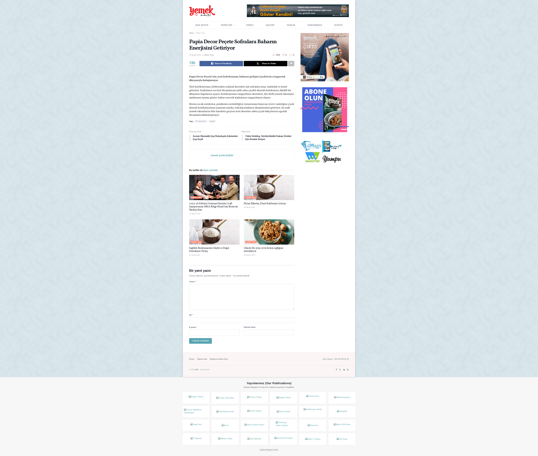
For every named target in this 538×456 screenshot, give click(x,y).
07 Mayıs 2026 (194, 214)
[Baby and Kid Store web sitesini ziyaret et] (342, 425)
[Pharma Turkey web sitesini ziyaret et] (254, 398)
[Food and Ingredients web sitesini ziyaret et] (196, 411)
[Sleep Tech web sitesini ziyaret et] (196, 425)
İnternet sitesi (250, 327)
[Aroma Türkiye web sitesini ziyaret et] (254, 411)
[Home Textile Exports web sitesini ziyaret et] (254, 425)
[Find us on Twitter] (340, 369)
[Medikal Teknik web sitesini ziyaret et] (283, 398)
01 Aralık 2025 (194, 255)
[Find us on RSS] (348, 369)
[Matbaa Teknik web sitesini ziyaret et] (225, 439)
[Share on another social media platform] (291, 63)
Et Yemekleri (201, 121)
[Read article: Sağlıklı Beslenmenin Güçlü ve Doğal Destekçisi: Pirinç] (214, 232)
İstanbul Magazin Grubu (269, 450)
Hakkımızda (315, 25)
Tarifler (226, 25)
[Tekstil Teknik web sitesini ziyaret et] (283, 411)
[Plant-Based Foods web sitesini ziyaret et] (225, 411)
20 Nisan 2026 (249, 207)
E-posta (193, 327)
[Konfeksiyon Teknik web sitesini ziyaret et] (313, 411)
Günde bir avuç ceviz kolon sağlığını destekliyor (263, 249)
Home (191, 33)
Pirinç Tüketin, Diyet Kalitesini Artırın (265, 203)
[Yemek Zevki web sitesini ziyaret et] (313, 398)
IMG (196, 370)
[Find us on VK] (344, 369)
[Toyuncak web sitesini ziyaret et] (313, 425)
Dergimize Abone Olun (219, 359)
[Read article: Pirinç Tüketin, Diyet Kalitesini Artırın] (269, 187)
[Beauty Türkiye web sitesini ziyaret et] (196, 398)
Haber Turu (200, 33)
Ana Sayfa (201, 25)
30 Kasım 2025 (249, 255)
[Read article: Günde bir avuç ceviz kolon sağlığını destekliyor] (269, 232)
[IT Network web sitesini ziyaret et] (196, 439)
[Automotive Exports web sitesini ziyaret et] (283, 439)
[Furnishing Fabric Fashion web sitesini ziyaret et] (283, 425)
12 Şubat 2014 (195, 55)
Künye (338, 25)
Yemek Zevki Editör (221, 155)
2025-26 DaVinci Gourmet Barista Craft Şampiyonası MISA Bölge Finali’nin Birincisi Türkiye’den (213, 207)
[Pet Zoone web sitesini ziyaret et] (342, 439)
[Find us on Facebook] (336, 369)
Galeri (270, 25)
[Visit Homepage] (202, 10)
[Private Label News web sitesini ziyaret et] (225, 398)
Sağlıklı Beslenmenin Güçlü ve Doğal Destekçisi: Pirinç (209, 249)
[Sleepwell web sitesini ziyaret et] (342, 411)
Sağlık (291, 25)
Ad (191, 314)
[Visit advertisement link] (298, 10)
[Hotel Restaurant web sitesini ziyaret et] (342, 398)
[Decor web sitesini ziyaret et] (225, 425)
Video (250, 25)
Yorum (193, 281)
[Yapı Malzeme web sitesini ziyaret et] (254, 439)
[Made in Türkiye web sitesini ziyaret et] (313, 439)
